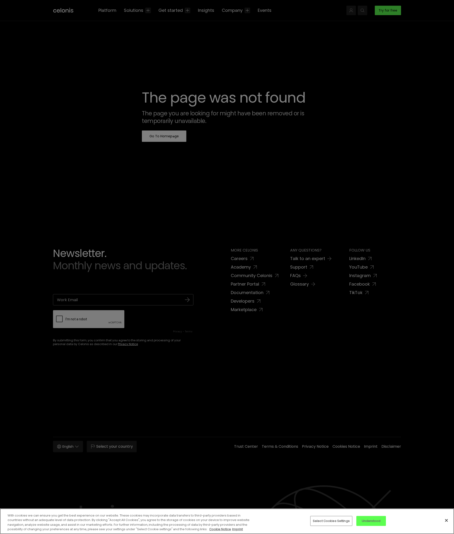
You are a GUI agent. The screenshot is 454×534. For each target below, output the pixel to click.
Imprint (237, 529)
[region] (227, 521)
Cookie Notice (220, 529)
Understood (371, 521)
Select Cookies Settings (331, 521)
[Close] (446, 520)
